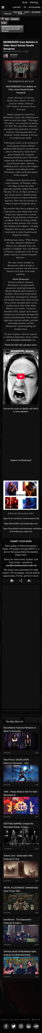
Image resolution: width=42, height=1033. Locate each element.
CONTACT (16, 7)
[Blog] (3, 35)
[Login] (37, 2)
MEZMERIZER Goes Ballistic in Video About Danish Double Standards (12, 29)
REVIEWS (36, 12)
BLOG (24, 2)
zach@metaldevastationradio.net (21, 565)
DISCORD (17, 12)
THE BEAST (14, 55)
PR (25, 7)
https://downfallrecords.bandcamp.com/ (21, 523)
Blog (6, 19)
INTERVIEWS (34, 7)
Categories (14, 19)
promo (4, 23)
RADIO (33, 2)
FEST (26, 12)
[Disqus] (21, 617)
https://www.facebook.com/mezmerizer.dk (21, 518)
